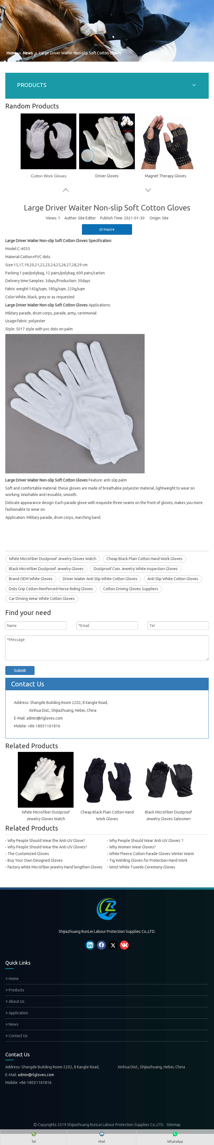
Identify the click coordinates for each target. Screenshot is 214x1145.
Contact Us (18, 1035)
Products (16, 990)
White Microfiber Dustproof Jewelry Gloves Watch (52, 558)
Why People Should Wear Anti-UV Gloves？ (146, 840)
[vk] (124, 945)
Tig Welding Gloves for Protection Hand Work (148, 860)
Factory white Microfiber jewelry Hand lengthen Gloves (55, 867)
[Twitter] (112, 945)
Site (165, 218)
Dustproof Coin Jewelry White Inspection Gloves (136, 569)
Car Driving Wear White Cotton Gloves (42, 598)
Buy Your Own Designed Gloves (35, 860)
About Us (16, 1001)
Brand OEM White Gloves (31, 579)
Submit (20, 670)
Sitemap (174, 1124)
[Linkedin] (90, 945)
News (13, 1024)
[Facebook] (101, 945)
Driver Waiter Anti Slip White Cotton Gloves (100, 579)
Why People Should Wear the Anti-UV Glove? (46, 840)
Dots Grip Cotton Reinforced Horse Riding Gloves (51, 589)
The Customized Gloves (28, 853)
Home (13, 978)
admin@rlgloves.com (44, 718)
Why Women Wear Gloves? (132, 847)
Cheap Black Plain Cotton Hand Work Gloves (144, 558)
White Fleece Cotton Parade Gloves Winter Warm (151, 853)
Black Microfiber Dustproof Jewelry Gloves (46, 569)
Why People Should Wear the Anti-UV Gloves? (47, 847)
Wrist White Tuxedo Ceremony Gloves (142, 867)
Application (18, 1013)
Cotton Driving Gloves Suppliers (130, 589)
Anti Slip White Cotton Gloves (172, 579)
